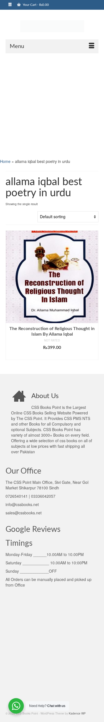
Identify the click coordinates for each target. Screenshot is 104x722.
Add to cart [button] (52, 356)
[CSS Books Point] (52, 25)
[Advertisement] (52, 105)
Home (5, 161)
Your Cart (35, 4)
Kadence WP (77, 713)
